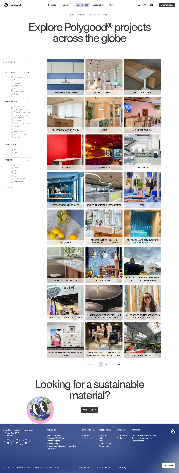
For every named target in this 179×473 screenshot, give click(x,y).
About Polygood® (54, 435)
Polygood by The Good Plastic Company (12, 5)
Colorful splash (105, 443)
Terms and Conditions (102, 468)
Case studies (82, 5)
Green (16, 173)
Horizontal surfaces (22, 109)
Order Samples (53, 441)
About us (113, 5)
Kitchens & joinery (21, 115)
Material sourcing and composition (61, 446)
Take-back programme (142, 438)
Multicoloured (19, 179)
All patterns (103, 435)
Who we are (122, 435)
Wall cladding (19, 106)
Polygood (52, 5)
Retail (16, 94)
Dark (16, 168)
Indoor (16, 149)
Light (16, 176)
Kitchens (17, 88)
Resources (51, 449)
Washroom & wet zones (23, 118)
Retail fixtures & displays (23, 112)
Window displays (21, 134)
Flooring (17, 129)
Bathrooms (18, 77)
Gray (16, 170)
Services (66, 5)
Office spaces (19, 91)
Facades (17, 126)
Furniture (17, 120)
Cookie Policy (121, 468)
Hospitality (18, 83)
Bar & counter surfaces (23, 123)
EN (151, 5)
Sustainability (98, 5)
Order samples (167, 5)
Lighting (17, 137)
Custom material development (145, 435)
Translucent (18, 181)
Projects (85, 435)
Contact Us (88, 410)
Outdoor (17, 152)
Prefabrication (138, 441)
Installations (18, 86)
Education (18, 80)
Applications (87, 438)
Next (119, 364)
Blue (16, 165)
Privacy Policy (84, 468)
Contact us (121, 438)
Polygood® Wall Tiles (55, 438)
